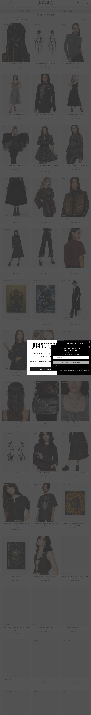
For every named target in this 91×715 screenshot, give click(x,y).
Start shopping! (45, 369)
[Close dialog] (89, 342)
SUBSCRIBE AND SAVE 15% (71, 362)
